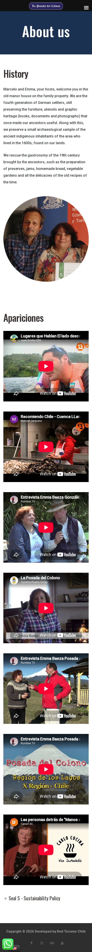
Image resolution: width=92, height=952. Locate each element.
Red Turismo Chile (71, 931)
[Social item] (31, 943)
